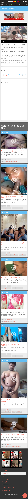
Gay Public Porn (7, 254)
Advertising (5, 479)
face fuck (6, 161)
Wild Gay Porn (18, 446)
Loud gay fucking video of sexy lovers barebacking (11, 344)
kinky (9, 321)
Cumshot (8, 409)
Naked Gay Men (11, 446)
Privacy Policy (5, 482)
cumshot (13, 411)
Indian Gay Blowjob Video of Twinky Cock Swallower (12, 196)
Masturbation (9, 319)
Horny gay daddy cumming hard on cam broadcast (11, 400)
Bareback (8, 354)
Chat (16, 4)
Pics (20, 4)
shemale (5, 321)
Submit (4, 476)
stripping (13, 321)
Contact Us (5, 473)
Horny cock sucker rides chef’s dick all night (12, 277)
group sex (10, 161)
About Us (5, 470)
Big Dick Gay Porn (7, 208)
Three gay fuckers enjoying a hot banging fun (13, 151)
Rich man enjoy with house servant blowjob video (12, 243)
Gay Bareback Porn (14, 254)
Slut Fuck (21, 208)
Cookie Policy (5, 484)
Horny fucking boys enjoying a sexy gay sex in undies (13, 435)
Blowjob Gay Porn (15, 208)
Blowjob (8, 206)
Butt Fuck (9, 286)
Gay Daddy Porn (19, 411)
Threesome (9, 159)
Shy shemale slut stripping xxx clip (10, 311)
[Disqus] (14, 101)
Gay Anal (13, 288)
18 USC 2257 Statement (8, 487)
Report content (6, 490)
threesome (15, 161)
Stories (7, 4)
